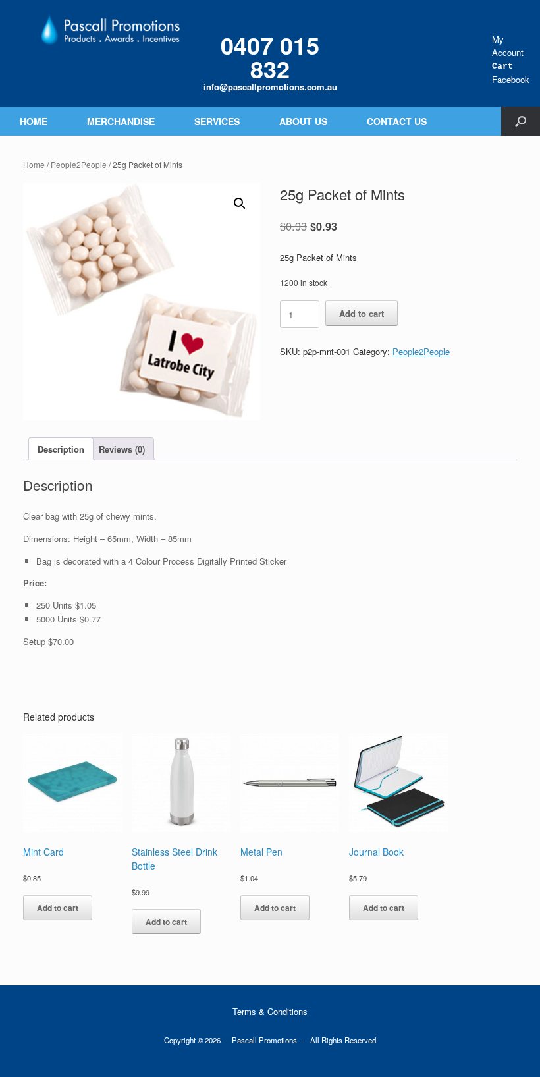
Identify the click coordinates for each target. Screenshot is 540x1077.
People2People (79, 164)
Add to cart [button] (57, 908)
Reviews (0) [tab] (122, 449)
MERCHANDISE (121, 121)
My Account (508, 46)
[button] (520, 121)
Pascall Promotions (264, 1040)
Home (34, 164)
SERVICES (217, 121)
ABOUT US (303, 121)
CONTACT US (397, 121)
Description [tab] (61, 449)
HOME (33, 121)
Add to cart (361, 313)
